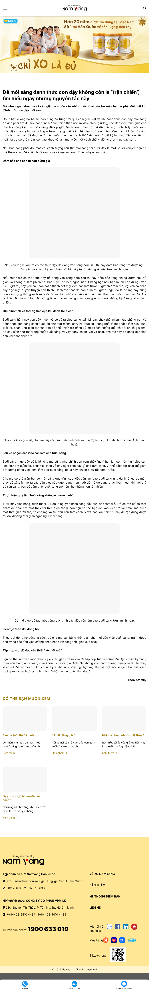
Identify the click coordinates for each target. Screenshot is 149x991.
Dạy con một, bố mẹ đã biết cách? (22, 798)
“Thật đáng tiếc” (63, 735)
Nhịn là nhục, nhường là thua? (123, 735)
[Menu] (5, 8)
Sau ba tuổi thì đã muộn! (20, 735)
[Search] (144, 8)
